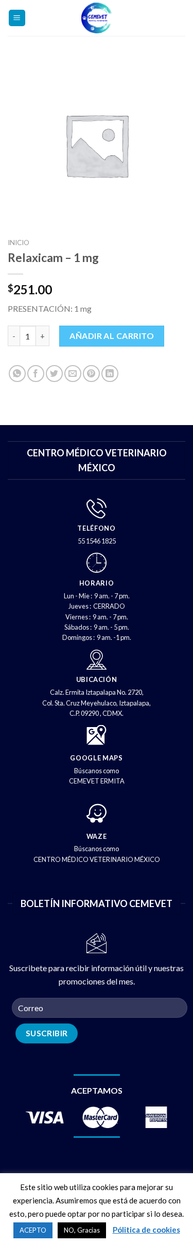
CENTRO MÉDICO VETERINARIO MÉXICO (96, 859)
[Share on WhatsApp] (17, 373)
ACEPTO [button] (33, 1230)
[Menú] (17, 18)
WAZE (96, 836)
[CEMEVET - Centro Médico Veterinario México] (96, 18)
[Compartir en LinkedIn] (109, 373)
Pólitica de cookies (146, 1229)
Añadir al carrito (111, 335)
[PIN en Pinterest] (91, 373)
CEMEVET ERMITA (97, 781)
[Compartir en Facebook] (35, 373)
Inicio (18, 242)
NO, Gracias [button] (82, 1230)
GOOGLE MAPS (96, 758)
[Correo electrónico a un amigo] (72, 373)
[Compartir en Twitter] (54, 373)
